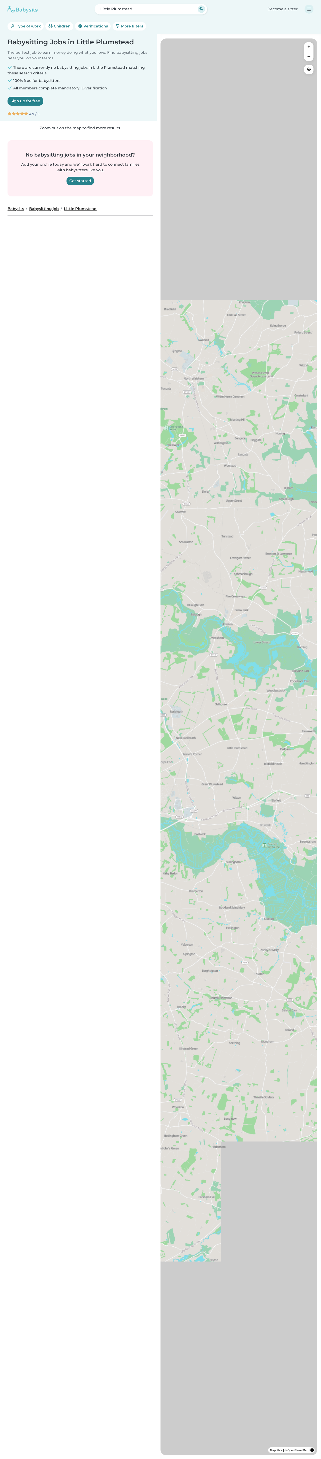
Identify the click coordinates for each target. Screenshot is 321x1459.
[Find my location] (308, 69)
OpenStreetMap (297, 1450)
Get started (80, 181)
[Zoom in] (308, 47)
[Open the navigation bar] (309, 9)
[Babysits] (23, 9)
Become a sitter (282, 9)
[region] (238, 746)
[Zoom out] (308, 56)
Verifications (95, 26)
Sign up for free (25, 101)
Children (61, 26)
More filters (131, 26)
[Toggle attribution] (312, 1450)
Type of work (28, 26)
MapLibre (276, 1450)
